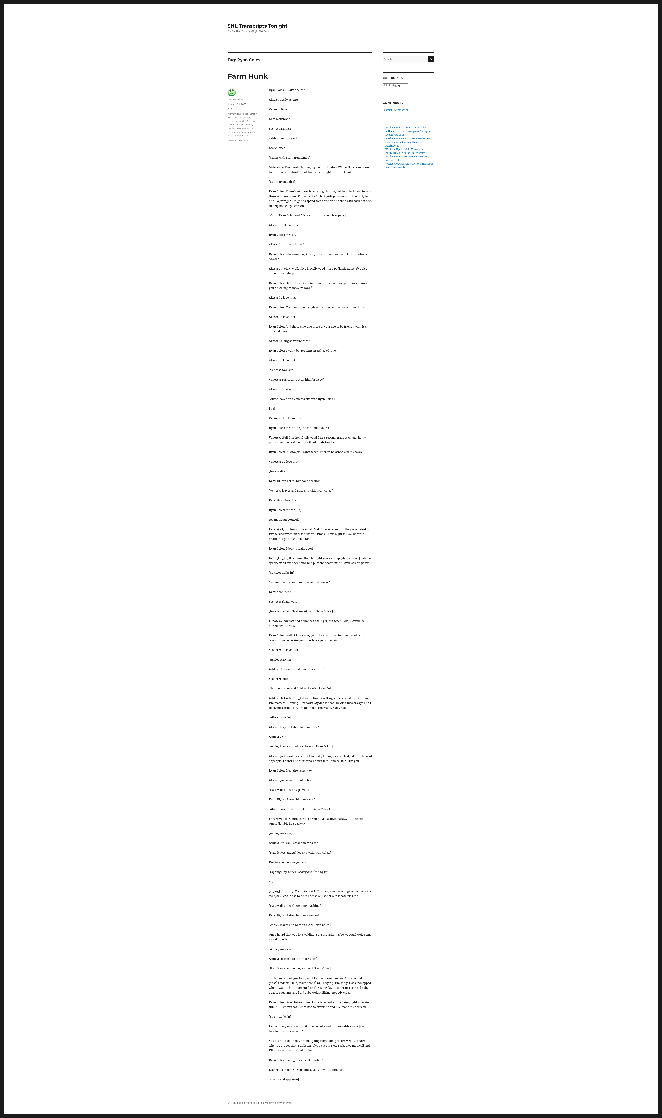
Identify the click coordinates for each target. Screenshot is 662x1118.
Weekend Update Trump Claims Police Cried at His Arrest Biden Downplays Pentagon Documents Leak (409, 131)
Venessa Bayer (240, 135)
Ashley (253, 113)
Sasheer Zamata (237, 131)
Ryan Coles (248, 128)
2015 (230, 109)
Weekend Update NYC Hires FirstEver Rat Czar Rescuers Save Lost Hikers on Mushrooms (407, 142)
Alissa (245, 113)
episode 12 (242, 121)
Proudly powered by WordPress (275, 1102)
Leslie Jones (234, 128)
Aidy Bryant (234, 113)
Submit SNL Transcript (395, 110)
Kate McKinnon (243, 124)
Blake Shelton (235, 117)
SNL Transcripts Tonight (257, 26)
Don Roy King (235, 99)
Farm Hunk (248, 76)
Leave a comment (238, 140)
